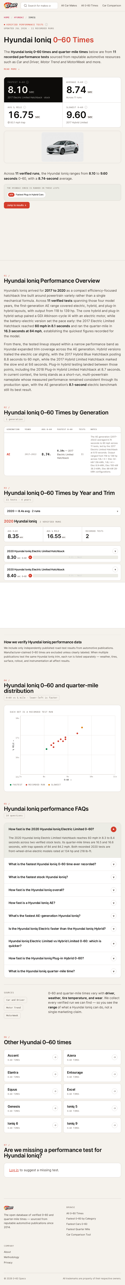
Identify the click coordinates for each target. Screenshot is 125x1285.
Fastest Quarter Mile (78, 1229)
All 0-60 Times (89, 5)
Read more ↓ (12, 69)
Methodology (11, 1257)
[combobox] (39, 5)
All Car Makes (69, 5)
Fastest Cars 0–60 (76, 1223)
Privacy (8, 1262)
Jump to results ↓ (17, 205)
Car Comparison (111, 5)
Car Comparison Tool (78, 1234)
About (7, 1251)
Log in (14, 1170)
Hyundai (19, 17)
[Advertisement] (62, 236)
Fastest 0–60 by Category (81, 1218)
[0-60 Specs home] (10, 5)
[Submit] (26, 5)
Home (6, 17)
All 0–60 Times (74, 1213)
